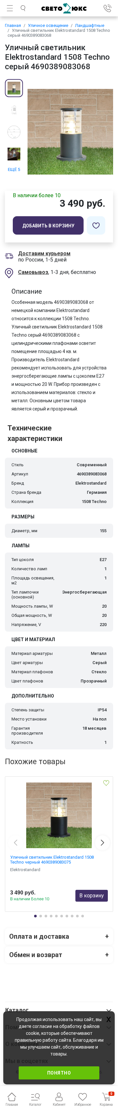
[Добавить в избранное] (96, 225)
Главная (13, 25)
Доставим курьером (44, 253)
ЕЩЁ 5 (14, 169)
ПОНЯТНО (59, 1073)
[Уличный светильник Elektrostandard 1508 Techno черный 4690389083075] (59, 815)
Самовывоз (33, 272)
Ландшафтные (89, 25)
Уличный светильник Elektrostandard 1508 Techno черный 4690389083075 (52, 860)
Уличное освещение (48, 25)
